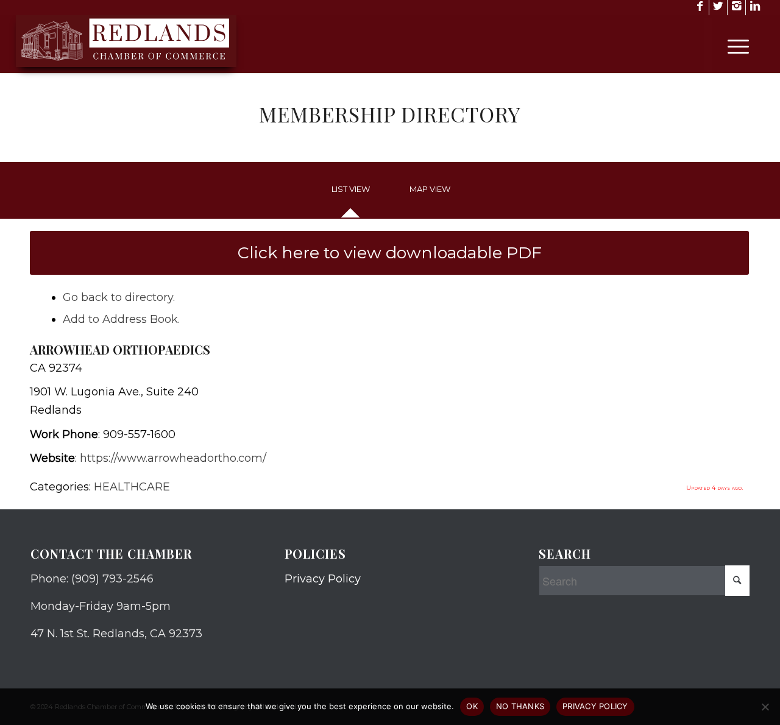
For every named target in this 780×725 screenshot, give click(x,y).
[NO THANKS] (765, 707)
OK (472, 706)
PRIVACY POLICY (595, 706)
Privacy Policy (323, 578)
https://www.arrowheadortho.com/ (173, 458)
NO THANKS (520, 706)
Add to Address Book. (121, 319)
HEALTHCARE (132, 486)
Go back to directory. (119, 297)
